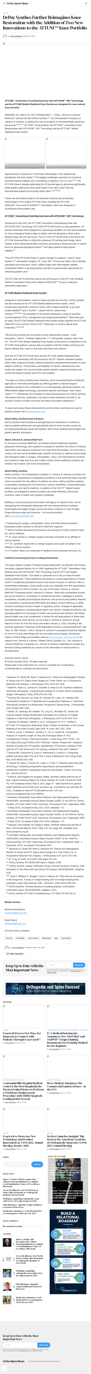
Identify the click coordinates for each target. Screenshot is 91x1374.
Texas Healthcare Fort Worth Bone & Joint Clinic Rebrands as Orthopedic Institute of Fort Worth (21, 1192)
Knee (56, 938)
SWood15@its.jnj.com (15, 923)
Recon (6, 13)
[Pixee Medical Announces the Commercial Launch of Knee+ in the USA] (67, 1066)
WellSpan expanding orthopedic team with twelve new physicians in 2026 (21, 1200)
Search (6, 1157)
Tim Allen (55, 1178)
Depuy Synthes (33, 938)
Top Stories (83, 1030)
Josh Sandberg (57, 1201)
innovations (46, 938)
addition (9, 938)
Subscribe (79, 965)
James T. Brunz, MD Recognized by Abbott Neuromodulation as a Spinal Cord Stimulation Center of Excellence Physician (21, 1183)
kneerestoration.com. (35, 411)
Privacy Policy (76, 971)
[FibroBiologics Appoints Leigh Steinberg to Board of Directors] (7, 1286)
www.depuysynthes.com (21, 516)
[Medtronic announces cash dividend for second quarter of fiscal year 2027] (7, 1300)
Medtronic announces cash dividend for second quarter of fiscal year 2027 (22, 1212)
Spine (64, 1030)
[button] (4, 3)
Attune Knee (20, 938)
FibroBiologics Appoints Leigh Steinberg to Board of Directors (22, 1206)
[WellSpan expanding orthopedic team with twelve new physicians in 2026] (7, 1273)
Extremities (52, 1030)
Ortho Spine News (17, 3)
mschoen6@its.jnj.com (16, 913)
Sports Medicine (72, 1030)
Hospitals (7, 1080)
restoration (66, 938)
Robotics (20, 1080)
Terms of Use (52, 972)
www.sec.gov (56, 637)
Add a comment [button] (16, 954)
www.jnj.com (70, 637)
